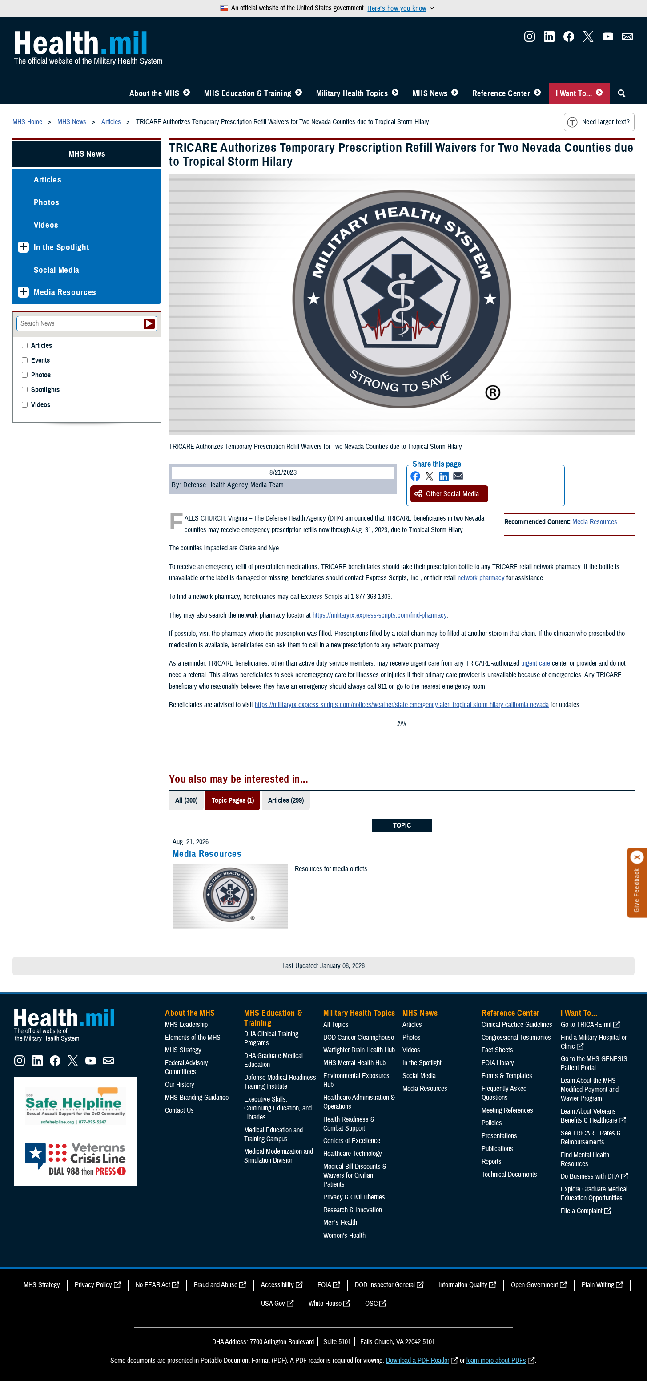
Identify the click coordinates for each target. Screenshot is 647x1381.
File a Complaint (582, 1211)
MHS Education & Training (248, 93)
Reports (492, 1161)
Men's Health (340, 1222)
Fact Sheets (497, 1050)
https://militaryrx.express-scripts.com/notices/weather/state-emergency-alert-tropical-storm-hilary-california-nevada (402, 704)
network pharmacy (481, 577)
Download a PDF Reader (417, 1360)
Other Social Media (452, 493)
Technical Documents (509, 1174)
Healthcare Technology (352, 1153)
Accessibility (277, 1284)
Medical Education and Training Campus (273, 1134)
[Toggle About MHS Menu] (186, 93)
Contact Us (179, 1110)
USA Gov (273, 1303)
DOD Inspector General (385, 1284)
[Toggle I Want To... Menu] (599, 93)
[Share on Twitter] (429, 476)
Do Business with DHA (590, 1176)
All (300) (186, 800)
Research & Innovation (352, 1210)
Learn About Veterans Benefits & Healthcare (589, 1116)
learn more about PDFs (496, 1360)
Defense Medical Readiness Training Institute (280, 1082)
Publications (497, 1148)
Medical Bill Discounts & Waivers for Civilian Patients (354, 1175)
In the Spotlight (61, 247)
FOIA (324, 1284)
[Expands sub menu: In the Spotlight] (23, 247)
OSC (371, 1303)
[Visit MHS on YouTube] (608, 39)
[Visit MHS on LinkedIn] (549, 39)
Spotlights (45, 390)
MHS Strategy (183, 1050)
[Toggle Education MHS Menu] (298, 93)
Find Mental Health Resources (585, 1159)
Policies (492, 1123)
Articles (47, 179)
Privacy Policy (93, 1284)
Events (40, 360)
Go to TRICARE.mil (586, 1024)
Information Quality (462, 1284)
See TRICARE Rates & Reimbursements (591, 1138)
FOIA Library (498, 1062)
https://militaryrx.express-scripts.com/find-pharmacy (379, 615)
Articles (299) (286, 800)
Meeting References (507, 1110)
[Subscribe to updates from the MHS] (627, 39)
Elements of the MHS (193, 1037)
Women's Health (344, 1235)
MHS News (430, 93)
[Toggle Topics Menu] (395, 93)
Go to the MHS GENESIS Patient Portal (594, 1063)
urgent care (535, 663)
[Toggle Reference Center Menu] (537, 93)
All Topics (336, 1024)
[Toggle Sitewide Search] (622, 93)
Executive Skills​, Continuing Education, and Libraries (278, 1108)
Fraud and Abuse (215, 1284)
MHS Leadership (186, 1024)
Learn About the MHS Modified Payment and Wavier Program (590, 1089)
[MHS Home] (69, 1042)
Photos (47, 202)
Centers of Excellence (351, 1140)
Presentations (499, 1135)
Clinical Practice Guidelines (517, 1024)
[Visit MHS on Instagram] (529, 39)
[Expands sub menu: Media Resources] (23, 292)
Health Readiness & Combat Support (348, 1124)
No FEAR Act (153, 1284)
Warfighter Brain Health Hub (359, 1050)
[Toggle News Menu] (454, 93)
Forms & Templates (507, 1075)
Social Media (57, 270)
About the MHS (154, 93)
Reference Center (501, 93)
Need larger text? (606, 121)
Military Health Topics (352, 93)
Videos (46, 225)
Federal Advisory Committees (186, 1067)
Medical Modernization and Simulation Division (278, 1156)
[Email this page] (458, 476)
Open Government (534, 1284)
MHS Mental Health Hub (354, 1062)
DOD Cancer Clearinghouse (358, 1037)
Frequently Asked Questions (504, 1093)
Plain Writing (598, 1284)
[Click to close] (637, 857)
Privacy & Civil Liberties (354, 1197)
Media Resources (594, 521)
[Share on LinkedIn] (444, 476)
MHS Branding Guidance (197, 1097)
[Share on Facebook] (415, 476)
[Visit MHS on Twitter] (588, 39)
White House (325, 1303)
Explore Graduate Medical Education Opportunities (594, 1194)
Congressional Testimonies (516, 1037)
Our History (179, 1084)
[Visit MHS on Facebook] (568, 39)
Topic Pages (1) (233, 800)
